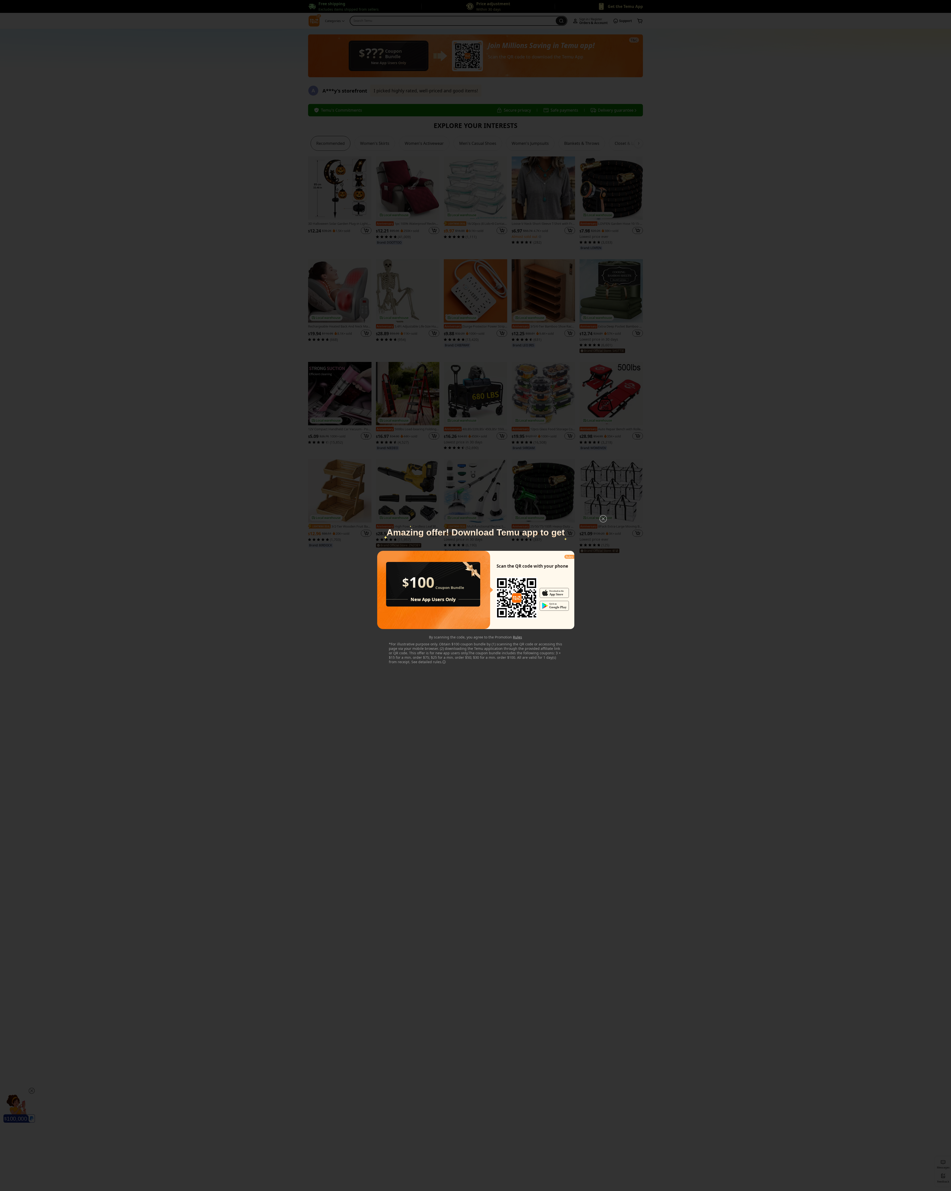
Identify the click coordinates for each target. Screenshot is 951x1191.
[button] (603, 518)
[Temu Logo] (517, 598)
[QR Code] (516, 598)
